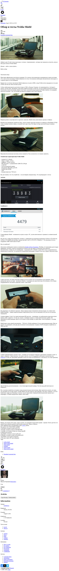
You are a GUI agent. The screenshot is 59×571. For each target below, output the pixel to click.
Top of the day (4, 497)
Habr (9, 569)
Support (12, 568)
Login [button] (2, 9)
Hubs (5, 536)
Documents (6, 548)
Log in (23, 425)
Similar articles (12, 497)
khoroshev (3, 23)
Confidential (7, 551)
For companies (7, 547)
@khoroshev (13, 481)
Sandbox (6, 539)
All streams (6, 1)
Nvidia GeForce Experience (32, 247)
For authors (6, 546)
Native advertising (8, 559)
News (5, 535)
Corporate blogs (7, 556)
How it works (7, 544)
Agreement (6, 550)
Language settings (5, 568)
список (3, 357)
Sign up (5, 528)
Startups (6, 562)
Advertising (6, 558)
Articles (5, 533)
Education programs (8, 561)
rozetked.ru (6, 505)
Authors (6, 537)
